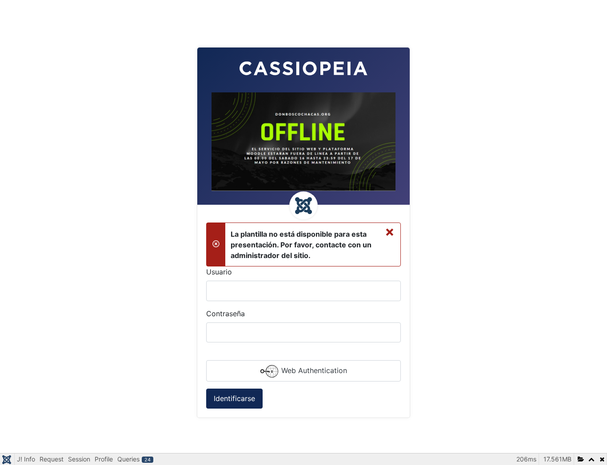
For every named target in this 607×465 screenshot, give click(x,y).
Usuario (219, 271)
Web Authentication (313, 370)
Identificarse (234, 398)
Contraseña (225, 313)
